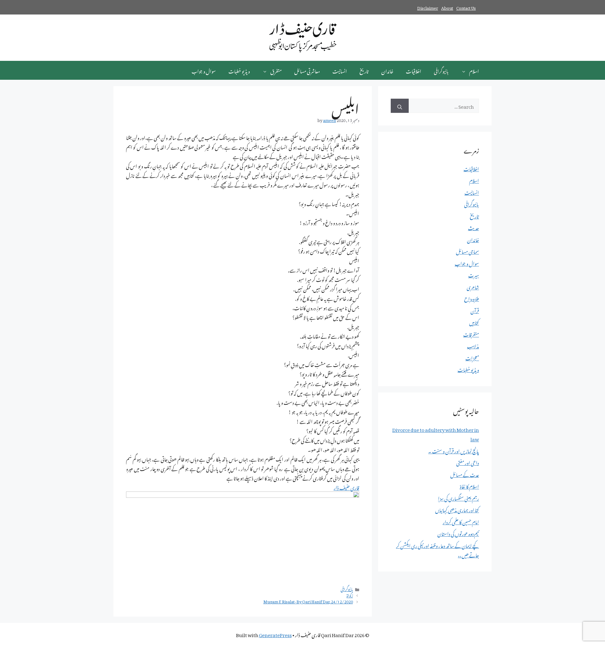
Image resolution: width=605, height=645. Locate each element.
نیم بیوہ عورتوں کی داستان (458, 533)
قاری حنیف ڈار (346, 487)
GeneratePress (275, 634)
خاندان (387, 70)
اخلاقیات (413, 70)
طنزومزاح (471, 298)
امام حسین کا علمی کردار (461, 521)
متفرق (276, 70)
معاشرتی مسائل (307, 70)
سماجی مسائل (467, 251)
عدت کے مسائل (464, 474)
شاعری (473, 286)
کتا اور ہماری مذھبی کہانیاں (457, 509)
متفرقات (471, 334)
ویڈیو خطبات (239, 70)
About (447, 7)
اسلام (474, 70)
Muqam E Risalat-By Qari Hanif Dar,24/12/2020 (308, 601)
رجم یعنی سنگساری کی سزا (458, 497)
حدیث (473, 227)
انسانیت (339, 70)
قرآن (474, 310)
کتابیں (474, 322)
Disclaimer (427, 7)
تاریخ (364, 70)
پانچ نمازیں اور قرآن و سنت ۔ (453, 450)
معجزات (472, 357)
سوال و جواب (204, 70)
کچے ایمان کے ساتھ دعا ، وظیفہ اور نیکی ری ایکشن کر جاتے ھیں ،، (437, 549)
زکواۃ (350, 595)
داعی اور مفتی (467, 462)
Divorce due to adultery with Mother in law (435, 433)
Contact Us (466, 7)
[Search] (400, 106)
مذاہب (473, 345)
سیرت (473, 274)
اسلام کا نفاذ (469, 485)
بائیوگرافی (441, 70)
